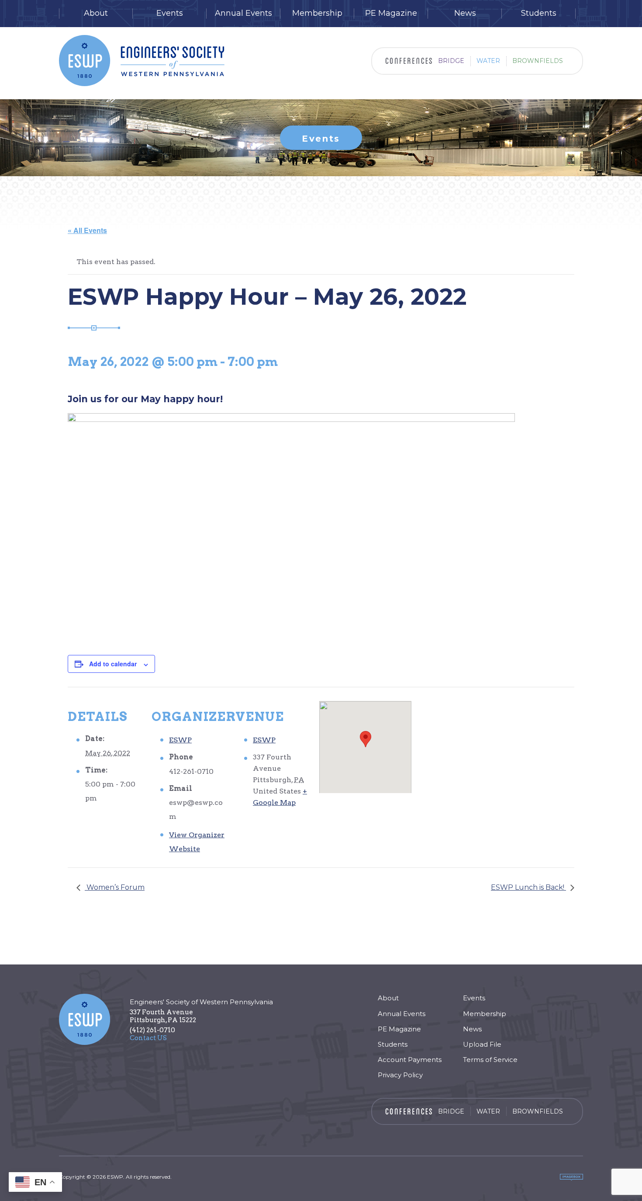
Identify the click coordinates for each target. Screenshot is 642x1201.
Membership (317, 13)
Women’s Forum (115, 887)
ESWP (180, 740)
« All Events (87, 230)
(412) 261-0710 (152, 1030)
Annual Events (243, 13)
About (96, 13)
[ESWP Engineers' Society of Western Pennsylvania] (141, 60)
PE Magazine (391, 13)
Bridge (451, 61)
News (465, 13)
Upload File (482, 1044)
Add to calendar (113, 663)
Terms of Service (490, 1059)
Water (488, 61)
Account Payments (410, 1059)
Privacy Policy (400, 1075)
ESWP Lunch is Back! (528, 887)
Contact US (148, 1038)
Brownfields (537, 61)
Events (169, 13)
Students (538, 13)
